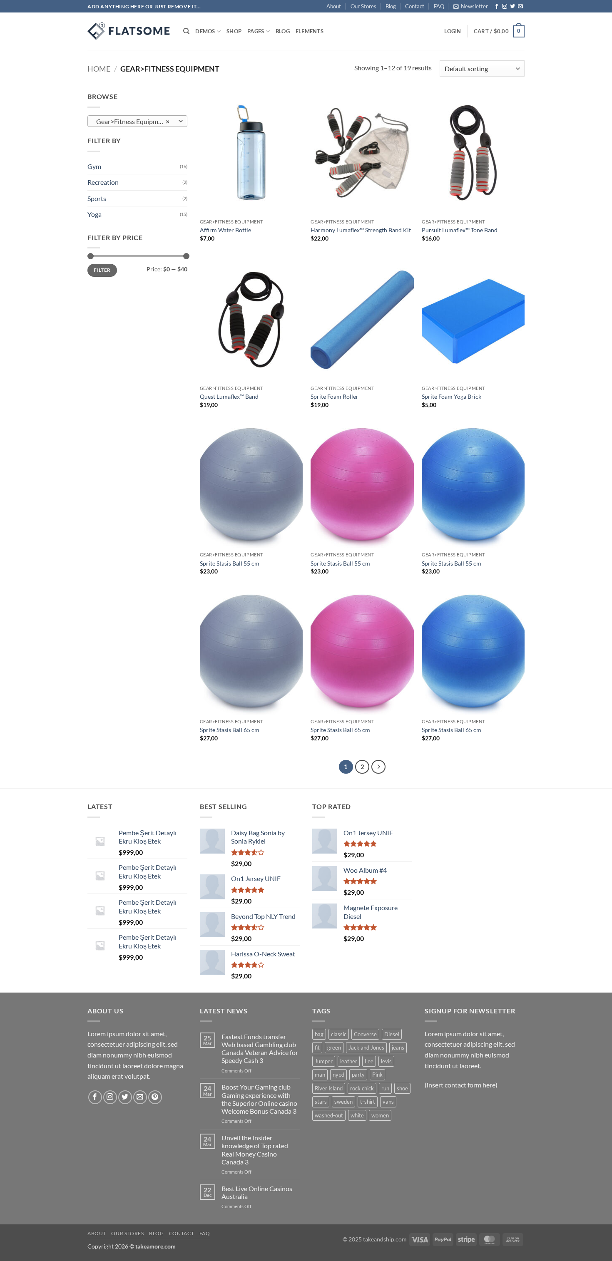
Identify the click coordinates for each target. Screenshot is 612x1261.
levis (386, 1061)
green (334, 1047)
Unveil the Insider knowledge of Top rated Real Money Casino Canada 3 (254, 1150)
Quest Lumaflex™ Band (229, 396)
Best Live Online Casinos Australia (256, 1192)
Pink (377, 1074)
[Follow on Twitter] (512, 7)
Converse (365, 1034)
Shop (233, 31)
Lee (369, 1061)
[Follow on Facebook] (496, 7)
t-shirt (367, 1101)
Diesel (391, 1034)
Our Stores (363, 6)
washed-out (329, 1115)
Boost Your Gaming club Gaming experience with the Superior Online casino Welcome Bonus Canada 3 (259, 1099)
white (357, 1115)
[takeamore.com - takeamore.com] (129, 31)
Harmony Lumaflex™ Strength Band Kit (361, 229)
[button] (470, 6)
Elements (309, 31)
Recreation (103, 182)
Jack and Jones (366, 1047)
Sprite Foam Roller (334, 396)
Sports (96, 198)
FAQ (439, 6)
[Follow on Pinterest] (155, 1097)
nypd (338, 1074)
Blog (391, 6)
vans (388, 1101)
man (320, 1074)
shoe (402, 1088)
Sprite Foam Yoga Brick (451, 396)
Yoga (94, 214)
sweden (343, 1101)
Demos (205, 31)
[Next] (378, 767)
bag (319, 1034)
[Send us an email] (520, 7)
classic (338, 1034)
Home (98, 68)
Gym (94, 166)
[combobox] (137, 121)
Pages (255, 31)
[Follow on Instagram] (504, 7)
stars (321, 1101)
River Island (329, 1088)
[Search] (186, 31)
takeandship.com (385, 1239)
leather (348, 1061)
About (333, 6)
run (385, 1088)
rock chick (362, 1088)
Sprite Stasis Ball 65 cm (229, 729)
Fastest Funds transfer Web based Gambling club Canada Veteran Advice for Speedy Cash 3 (259, 1049)
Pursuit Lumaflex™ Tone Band (460, 229)
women (380, 1115)
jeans (398, 1047)
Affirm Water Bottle (225, 229)
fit (317, 1047)
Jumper (324, 1061)
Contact (414, 6)
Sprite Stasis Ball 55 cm (229, 563)
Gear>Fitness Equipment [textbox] (133, 121)
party (358, 1074)
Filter (102, 270)
